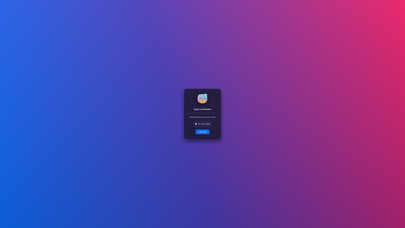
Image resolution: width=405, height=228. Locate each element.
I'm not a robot (204, 124)
